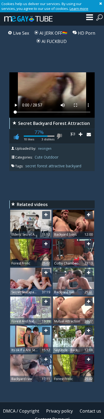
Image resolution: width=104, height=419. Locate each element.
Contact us (90, 411)
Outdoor (51, 157)
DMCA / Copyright (21, 411)
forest (43, 165)
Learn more (79, 8)
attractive (57, 165)
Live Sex (20, 33)
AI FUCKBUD (54, 41)
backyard (73, 165)
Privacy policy (59, 411)
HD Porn (86, 33)
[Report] (75, 136)
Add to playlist (83, 136)
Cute (39, 157)
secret (31, 165)
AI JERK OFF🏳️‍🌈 (52, 33)
